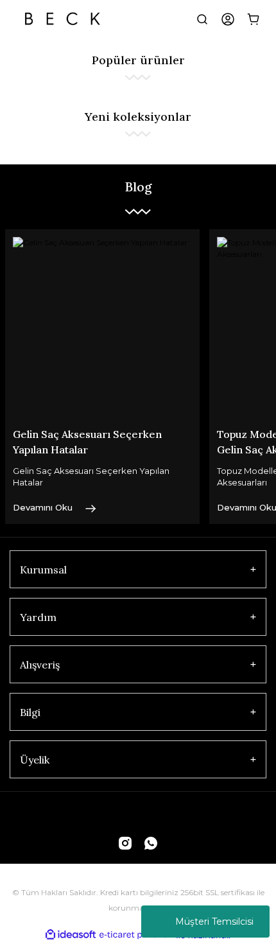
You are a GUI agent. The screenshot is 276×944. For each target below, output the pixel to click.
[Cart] (253, 19)
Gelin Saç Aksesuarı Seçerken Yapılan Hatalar (87, 442)
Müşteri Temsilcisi (214, 921)
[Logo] (62, 19)
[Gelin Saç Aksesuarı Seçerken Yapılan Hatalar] (102, 326)
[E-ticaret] (136, 935)
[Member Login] (228, 19)
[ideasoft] (70, 935)
